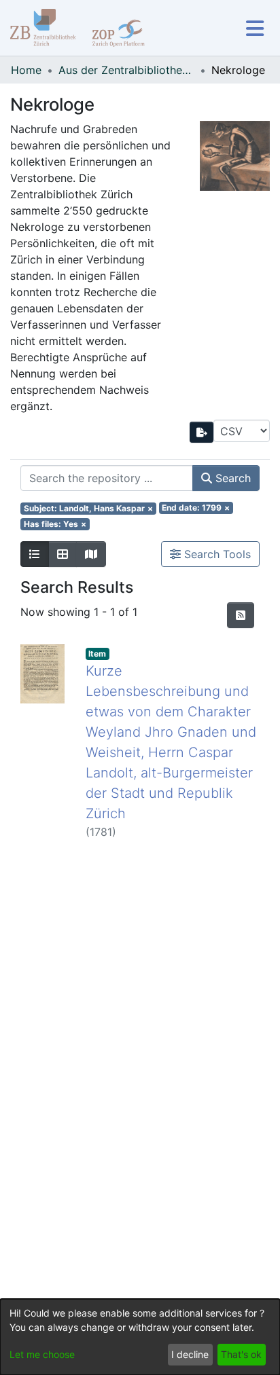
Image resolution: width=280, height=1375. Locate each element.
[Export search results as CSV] (202, 432)
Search (231, 478)
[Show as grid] (62, 554)
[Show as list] (34, 554)
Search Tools (216, 554)
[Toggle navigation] (254, 28)
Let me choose (42, 1354)
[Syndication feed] (240, 615)
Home (26, 70)
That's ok (241, 1354)
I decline (190, 1354)
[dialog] (140, 1337)
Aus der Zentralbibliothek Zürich (126, 70)
